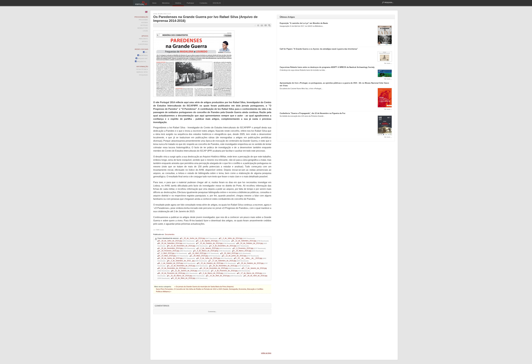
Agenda (144, 22)
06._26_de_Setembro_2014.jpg (170, 243)
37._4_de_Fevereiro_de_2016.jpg (224, 271)
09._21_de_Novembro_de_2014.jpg (181, 246)
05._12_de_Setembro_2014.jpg (244, 241)
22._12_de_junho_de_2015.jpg (234, 256)
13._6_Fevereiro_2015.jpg (243, 248)
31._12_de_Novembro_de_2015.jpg (181, 266)
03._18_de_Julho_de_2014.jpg (170, 241)
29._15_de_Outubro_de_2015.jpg (210, 263)
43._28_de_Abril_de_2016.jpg (255, 276)
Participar (190, 3)
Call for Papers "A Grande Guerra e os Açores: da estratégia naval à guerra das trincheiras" (319, 49)
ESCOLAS (217, 3)
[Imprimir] (262, 25)
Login (145, 31)
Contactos (203, 3)
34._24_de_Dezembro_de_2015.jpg (214, 268)
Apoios (145, 41)
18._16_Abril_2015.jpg (197, 253)
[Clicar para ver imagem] (193, 96)
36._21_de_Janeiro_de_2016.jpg (184, 271)
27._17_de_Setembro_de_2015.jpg (222, 261)
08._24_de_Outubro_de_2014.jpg (250, 243)
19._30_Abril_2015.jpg (229, 253)
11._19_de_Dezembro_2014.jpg (170, 248)
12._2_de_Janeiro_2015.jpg (208, 248)
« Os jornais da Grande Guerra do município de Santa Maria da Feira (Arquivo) (204, 287)
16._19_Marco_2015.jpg (242, 251)
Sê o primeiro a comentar (269, 25)
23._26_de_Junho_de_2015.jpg (170, 258)
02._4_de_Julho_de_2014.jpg (230, 238)
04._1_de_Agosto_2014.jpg (207, 241)
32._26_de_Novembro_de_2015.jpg (223, 266)
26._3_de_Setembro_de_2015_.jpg (181, 261)
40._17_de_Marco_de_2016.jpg (249, 273)
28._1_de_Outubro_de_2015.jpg (170, 263)
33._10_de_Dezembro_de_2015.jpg (172, 268)
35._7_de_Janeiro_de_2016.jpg (254, 268)
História (178, 3)
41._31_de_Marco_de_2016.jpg (179, 276)
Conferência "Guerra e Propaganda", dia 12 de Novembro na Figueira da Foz (312, 113)
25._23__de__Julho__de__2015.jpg (248, 258)
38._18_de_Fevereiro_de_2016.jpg (171, 273)
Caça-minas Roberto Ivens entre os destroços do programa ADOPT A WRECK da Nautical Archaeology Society (327, 67)
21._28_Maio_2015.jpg (199, 256)
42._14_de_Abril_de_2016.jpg (218, 276)
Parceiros (143, 39)
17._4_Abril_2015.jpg (166, 253)
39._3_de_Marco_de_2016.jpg (211, 273)
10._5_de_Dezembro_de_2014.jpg (223, 246)
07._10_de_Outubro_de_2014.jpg (209, 243)
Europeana (143, 44)
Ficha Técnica (142, 69)
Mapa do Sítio (142, 72)
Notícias (144, 25)
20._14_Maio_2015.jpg (167, 256)
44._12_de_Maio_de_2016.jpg (183, 278)
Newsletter (142, 28)
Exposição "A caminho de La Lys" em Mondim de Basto (304, 23)
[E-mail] (265, 25)
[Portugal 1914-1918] (141, 3)
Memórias (166, 3)
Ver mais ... (388, 63)
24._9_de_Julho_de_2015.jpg (208, 258)
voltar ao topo (266, 353)
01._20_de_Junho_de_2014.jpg (193, 238)
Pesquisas (143, 75)
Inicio (154, 3)
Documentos (169, 234)
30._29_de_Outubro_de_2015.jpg (251, 263)
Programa (143, 20)
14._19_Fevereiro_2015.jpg (168, 251)
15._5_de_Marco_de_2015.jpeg (206, 251)
